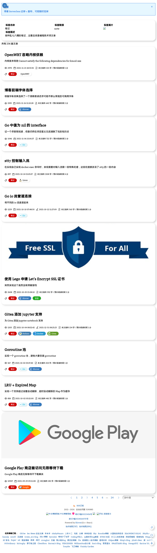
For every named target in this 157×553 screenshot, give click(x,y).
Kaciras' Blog (145, 543)
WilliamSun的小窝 (82, 543)
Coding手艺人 (77, 537)
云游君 (20, 537)
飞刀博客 (75, 546)
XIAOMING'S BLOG (133, 533)
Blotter (78, 522)
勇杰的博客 (72, 540)
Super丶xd (15, 540)
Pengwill (149, 537)
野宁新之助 (31, 543)
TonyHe (66, 546)
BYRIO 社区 (105, 537)
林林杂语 (88, 533)
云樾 (53, 540)
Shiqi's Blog (125, 540)
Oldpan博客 (113, 540)
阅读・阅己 (35, 540)
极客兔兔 (140, 537)
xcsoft (13, 537)
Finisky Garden (87, 546)
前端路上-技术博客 (90, 540)
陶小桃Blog (61, 540)
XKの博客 (44, 537)
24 (112, 497)
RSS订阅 (80, 506)
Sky (94, 533)
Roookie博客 (103, 533)
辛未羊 (47, 533)
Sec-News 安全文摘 (35, 533)
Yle (79, 540)
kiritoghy (21, 543)
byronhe (53, 537)
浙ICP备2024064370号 (78, 519)
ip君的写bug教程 (91, 537)
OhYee (22, 533)
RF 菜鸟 (6, 540)
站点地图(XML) (85, 526)
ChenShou (42, 543)
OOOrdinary (9, 543)
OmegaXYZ (133, 543)
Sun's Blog (96, 543)
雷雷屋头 (106, 543)
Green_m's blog (31, 537)
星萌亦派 (103, 540)
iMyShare (147, 533)
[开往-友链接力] (104, 514)
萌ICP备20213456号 (83, 514)
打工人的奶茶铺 (117, 537)
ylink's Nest (137, 540)
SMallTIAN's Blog (119, 543)
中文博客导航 (65, 514)
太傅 (81, 533)
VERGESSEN (67, 543)
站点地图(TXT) (72, 526)
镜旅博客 (25, 540)
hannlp (5, 537)
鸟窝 (76, 533)
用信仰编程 (130, 537)
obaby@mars (57, 533)
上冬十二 (68, 533)
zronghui (45, 540)
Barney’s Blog (54, 543)
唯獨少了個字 (63, 537)
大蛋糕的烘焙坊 (116, 533)
